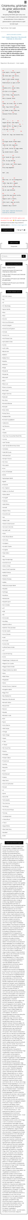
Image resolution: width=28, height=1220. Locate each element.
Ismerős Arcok (6, 562)
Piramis (4, 751)
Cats (3, 429)
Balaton (4, 354)
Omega (4, 731)
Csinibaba (5, 449)
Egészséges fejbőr (7, 478)
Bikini (3, 380)
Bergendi (5, 371)
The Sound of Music (8, 809)
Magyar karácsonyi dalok (9, 670)
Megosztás (14, 246)
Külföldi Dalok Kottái (8, 647)
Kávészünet (5, 598)
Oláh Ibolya (5, 728)
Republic (5, 767)
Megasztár (5, 679)
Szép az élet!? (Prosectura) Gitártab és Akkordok (13, 275)
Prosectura (5, 761)
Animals (4, 332)
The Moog (5, 806)
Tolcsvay (4, 813)
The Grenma (6, 803)
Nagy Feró (5, 692)
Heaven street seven (8, 523)
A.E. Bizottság (6, 306)
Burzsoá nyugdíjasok (8, 419)
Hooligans (5, 543)
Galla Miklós (5, 504)
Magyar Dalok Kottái (8, 666)
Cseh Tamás (5, 442)
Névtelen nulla (6, 715)
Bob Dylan (5, 390)
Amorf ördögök (6, 325)
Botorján (4, 406)
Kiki (3, 614)
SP (3, 790)
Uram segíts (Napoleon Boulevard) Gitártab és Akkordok (14, 38)
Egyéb (4, 481)
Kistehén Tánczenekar (9, 627)
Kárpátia (4, 588)
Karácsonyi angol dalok (9, 585)
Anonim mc (5, 335)
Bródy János (6, 413)
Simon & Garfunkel (7, 783)
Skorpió (4, 787)
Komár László (6, 631)
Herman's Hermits (7, 527)
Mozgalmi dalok (7, 689)
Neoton (4, 709)
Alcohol (4, 319)
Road (3, 770)
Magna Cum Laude (8, 663)
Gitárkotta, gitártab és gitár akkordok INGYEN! (14, 8)
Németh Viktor (6, 702)
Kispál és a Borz (7, 624)
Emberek (5, 484)
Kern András (6, 605)
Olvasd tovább (7, 230)
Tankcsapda (5, 800)
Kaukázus (5, 595)
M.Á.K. (4, 657)
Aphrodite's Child (7, 341)
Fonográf (5, 497)
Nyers (4, 722)
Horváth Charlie (7, 546)
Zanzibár (4, 832)
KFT (3, 608)
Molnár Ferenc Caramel (9, 686)
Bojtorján (5, 397)
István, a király (6, 566)
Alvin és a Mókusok (8, 322)
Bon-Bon (5, 400)
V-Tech (4, 822)
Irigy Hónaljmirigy (7, 559)
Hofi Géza (5, 540)
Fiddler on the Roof (8, 491)
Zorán (4, 835)
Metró (4, 683)
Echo (3, 468)
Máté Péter (5, 676)
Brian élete (5, 410)
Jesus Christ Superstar (8, 569)
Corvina (4, 439)
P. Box (4, 741)
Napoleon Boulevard (14, 34)
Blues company (7, 387)
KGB (3, 611)
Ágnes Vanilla (6, 309)
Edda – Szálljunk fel (8, 267)
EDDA (4, 475)
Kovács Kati (5, 644)
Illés (3, 556)
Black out (5, 384)
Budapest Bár (6, 416)
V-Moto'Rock (6, 819)
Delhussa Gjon (6, 455)
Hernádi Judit (6, 530)
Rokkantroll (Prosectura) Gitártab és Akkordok (13, 283)
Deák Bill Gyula (6, 452)
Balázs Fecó (5, 358)
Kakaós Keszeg (6, 579)
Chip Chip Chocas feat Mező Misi (11, 436)
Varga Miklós (6, 826)
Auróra (4, 345)
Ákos (3, 312)
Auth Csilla (5, 348)
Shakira (4, 777)
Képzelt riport (6, 601)
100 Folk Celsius (7, 296)
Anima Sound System (8, 328)
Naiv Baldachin (6, 696)
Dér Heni (5, 462)
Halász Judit (5, 520)
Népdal (4, 712)
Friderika (4, 501)
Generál (4, 507)
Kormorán (5, 640)
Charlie (4, 432)
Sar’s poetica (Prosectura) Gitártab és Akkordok (13, 279)
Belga (4, 367)
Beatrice (4, 364)
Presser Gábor (6, 757)
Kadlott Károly (6, 572)
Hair (3, 517)
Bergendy (5, 374)
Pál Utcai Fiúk (6, 748)
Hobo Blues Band (7, 536)
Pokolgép (5, 754)
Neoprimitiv (5, 705)
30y (3, 299)
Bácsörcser (5, 351)
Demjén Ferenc (7, 458)
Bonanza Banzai (7, 403)
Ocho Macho (6, 725)
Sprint (4, 793)
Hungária (5, 549)
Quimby (4, 764)
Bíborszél (5, 377)
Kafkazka (5, 575)
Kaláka (4, 582)
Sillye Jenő (5, 780)
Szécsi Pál (5, 796)
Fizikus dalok (6, 494)
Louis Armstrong (7, 653)
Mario (4, 673)
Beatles (4, 361)
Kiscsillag (5, 621)
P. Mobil (4, 744)
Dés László (5, 465)
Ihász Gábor (5, 553)
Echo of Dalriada (7, 471)
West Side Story (7, 829)
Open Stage (5, 735)
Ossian (4, 738)
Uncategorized (6, 816)
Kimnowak (5, 618)
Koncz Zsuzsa (6, 634)
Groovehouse (6, 514)
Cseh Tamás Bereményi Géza (11, 445)
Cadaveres (5, 423)
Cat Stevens (5, 426)
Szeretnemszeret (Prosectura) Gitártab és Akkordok (12, 271)
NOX (3, 718)
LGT (3, 650)
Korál (3, 637)
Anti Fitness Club (7, 338)
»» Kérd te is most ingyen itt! (18, 225)
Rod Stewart (6, 774)
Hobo (4, 533)
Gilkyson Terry (6, 510)
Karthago (5, 592)
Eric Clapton (6, 488)
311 (3, 302)
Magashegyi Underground (10, 660)
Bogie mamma (6, 393)
